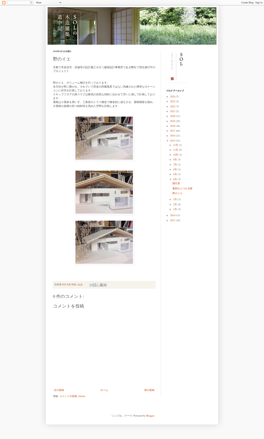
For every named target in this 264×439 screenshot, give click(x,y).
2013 (173, 220)
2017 (173, 130)
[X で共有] (98, 285)
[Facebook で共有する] (101, 285)
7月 (175, 164)
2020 (173, 116)
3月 (175, 199)
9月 (175, 159)
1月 (175, 209)
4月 (175, 179)
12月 (176, 145)
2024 (173, 96)
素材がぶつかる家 (182, 188)
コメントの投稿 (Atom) (72, 396)
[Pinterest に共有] (105, 285)
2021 (173, 111)
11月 (176, 149)
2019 (173, 121)
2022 (173, 106)
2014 (173, 215)
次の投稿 (59, 390)
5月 (175, 174)
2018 (173, 126)
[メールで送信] (91, 285)
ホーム (104, 390)
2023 (173, 101)
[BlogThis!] (95, 285)
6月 (175, 169)
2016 (173, 135)
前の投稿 (149, 390)
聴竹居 (176, 183)
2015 (173, 140)
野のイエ (177, 193)
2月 (175, 204)
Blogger (150, 415)
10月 (176, 154)
